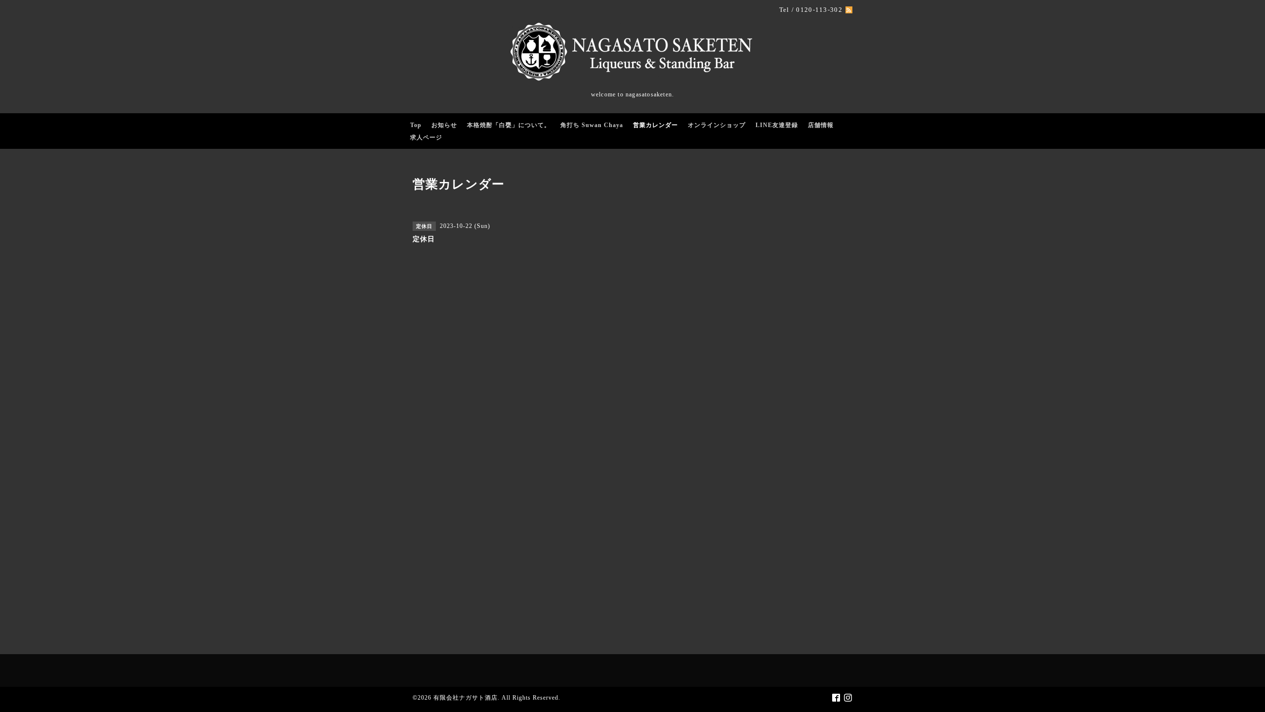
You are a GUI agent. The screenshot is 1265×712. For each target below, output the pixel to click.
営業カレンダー (655, 125)
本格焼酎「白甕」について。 (508, 125)
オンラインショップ (717, 125)
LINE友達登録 (777, 125)
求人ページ (426, 137)
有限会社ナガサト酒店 (465, 697)
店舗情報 (821, 125)
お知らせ (444, 125)
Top (416, 125)
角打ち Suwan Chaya (591, 125)
